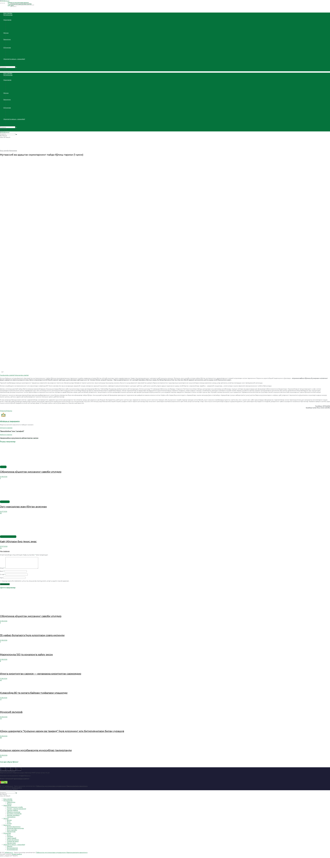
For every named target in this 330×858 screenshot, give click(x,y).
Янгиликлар (7, 15)
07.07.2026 (3, 546)
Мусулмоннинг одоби (15, 21)
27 (1, 699)
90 (1, 757)
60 (1, 513)
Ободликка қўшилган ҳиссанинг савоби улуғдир (30, 471)
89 (1, 738)
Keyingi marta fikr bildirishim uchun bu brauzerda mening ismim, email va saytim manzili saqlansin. (35, 581)
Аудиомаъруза (12, 64)
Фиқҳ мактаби (12, 44)
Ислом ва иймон (13, 54)
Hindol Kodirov (17, 788)
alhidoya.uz (9, 786)
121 (1, 718)
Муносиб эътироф (11, 712)
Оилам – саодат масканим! (16, 23)
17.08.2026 (3, 678)
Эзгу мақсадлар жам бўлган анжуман (23, 506)
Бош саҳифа (7, 13)
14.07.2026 (3, 511)
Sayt (1, 578)
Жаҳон (9, 18)
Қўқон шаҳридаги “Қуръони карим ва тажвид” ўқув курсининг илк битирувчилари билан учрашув (62, 731)
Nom (2, 571)
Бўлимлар (7, 47)
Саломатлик (11, 31)
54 (1, 548)
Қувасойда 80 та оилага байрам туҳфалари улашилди (33, 692)
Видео (9, 34)
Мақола (9, 61)
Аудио (9, 38)
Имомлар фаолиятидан (15, 43)
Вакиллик (7, 39)
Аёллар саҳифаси (13, 29)
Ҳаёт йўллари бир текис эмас (18, 541)
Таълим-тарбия (12, 25)
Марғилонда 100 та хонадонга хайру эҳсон (26, 654)
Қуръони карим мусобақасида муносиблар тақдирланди (36, 750)
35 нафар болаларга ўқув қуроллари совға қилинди (32, 635)
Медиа (5, 33)
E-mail (2, 574)
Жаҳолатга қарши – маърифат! (14, 59)
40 (1, 680)
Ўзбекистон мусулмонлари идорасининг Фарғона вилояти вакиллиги (61, 786)
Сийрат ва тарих (13, 56)
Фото (8, 36)
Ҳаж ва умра (11, 57)
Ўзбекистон (11, 16)
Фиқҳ (9, 49)
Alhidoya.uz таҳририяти (10, 421)
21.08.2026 (3, 476)
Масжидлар (11, 46)
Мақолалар (7, 20)
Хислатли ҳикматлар (14, 28)
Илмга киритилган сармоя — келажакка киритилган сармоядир (40, 673)
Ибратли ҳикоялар (13, 26)
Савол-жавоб (11, 52)
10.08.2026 (3, 717)
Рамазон (10, 51)
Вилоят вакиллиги (13, 41)
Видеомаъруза (12, 62)
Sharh (2, 568)
